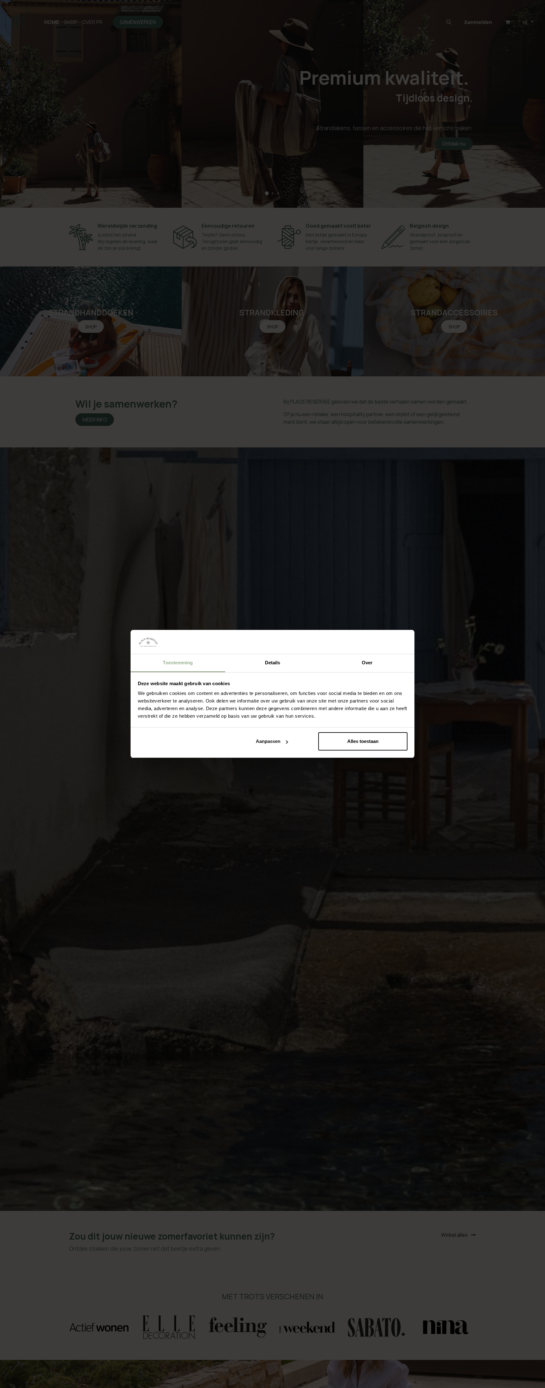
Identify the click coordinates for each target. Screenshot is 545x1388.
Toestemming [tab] (178, 663)
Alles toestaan (362, 741)
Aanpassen (268, 741)
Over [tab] (367, 663)
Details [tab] (272, 663)
